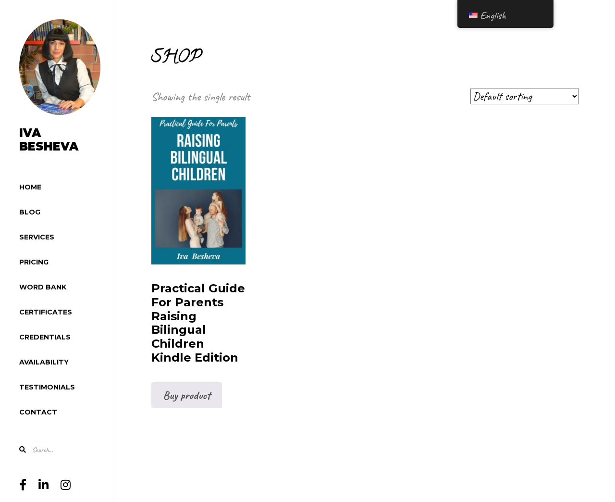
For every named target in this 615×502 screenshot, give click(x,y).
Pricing (34, 262)
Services (36, 237)
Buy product (186, 395)
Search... (42, 449)
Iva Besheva (48, 140)
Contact (38, 412)
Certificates (45, 312)
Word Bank (42, 287)
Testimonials (47, 387)
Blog (29, 212)
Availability (44, 362)
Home (30, 187)
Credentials (45, 337)
